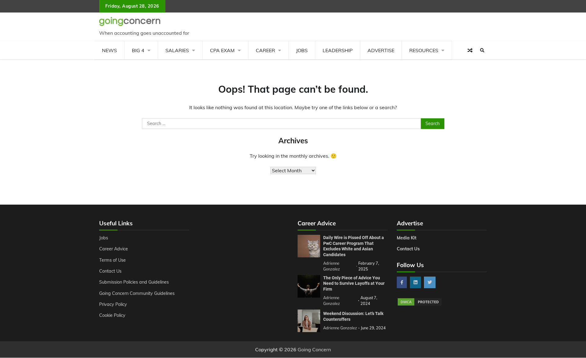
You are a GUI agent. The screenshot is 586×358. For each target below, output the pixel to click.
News (109, 50)
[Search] (482, 50)
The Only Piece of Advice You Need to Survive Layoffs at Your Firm (354, 283)
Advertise (380, 50)
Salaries (177, 50)
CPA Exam (222, 50)
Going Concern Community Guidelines (137, 293)
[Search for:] (281, 123)
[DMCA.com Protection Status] (420, 305)
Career (265, 50)
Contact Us (110, 271)
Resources (423, 50)
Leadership (338, 50)
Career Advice (113, 249)
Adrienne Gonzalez (340, 327)
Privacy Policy (113, 304)
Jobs (302, 50)
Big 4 (138, 50)
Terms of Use (112, 260)
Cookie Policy (112, 315)
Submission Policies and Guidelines (134, 282)
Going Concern (314, 349)
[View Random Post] (470, 50)
